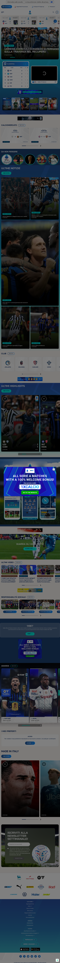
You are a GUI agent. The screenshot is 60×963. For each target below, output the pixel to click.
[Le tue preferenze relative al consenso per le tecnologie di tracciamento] (57, 960)
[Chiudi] (53, 469)
